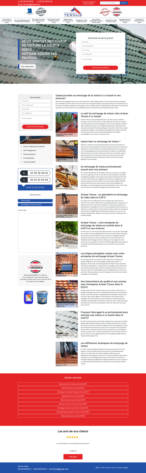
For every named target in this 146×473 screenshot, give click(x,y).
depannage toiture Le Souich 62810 (73, 396)
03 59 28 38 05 (26, 1)
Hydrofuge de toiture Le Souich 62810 (73, 416)
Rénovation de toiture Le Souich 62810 (73, 400)
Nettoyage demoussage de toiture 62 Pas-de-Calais (22, 21)
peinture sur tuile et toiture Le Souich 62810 (73, 404)
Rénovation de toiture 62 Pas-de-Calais (68, 21)
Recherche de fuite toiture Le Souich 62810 (73, 384)
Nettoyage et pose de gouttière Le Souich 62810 (73, 408)
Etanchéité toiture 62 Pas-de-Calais (111, 21)
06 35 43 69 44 (45, 1)
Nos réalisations (27, 66)
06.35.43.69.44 (39, 469)
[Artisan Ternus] (73, 12)
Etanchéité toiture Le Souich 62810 (73, 388)
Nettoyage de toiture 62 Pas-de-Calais (6, 21)
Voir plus (73, 457)
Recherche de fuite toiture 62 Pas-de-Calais (125, 21)
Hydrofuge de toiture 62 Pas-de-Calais (139, 21)
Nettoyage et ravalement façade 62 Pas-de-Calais (96, 21)
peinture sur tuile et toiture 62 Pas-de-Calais (53, 21)
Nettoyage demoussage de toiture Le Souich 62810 (73, 412)
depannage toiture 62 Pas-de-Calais (81, 21)
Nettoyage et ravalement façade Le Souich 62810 (73, 392)
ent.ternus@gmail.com (30, 4)
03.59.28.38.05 (24, 469)
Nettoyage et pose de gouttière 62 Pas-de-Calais (38, 21)
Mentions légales (122, 467)
